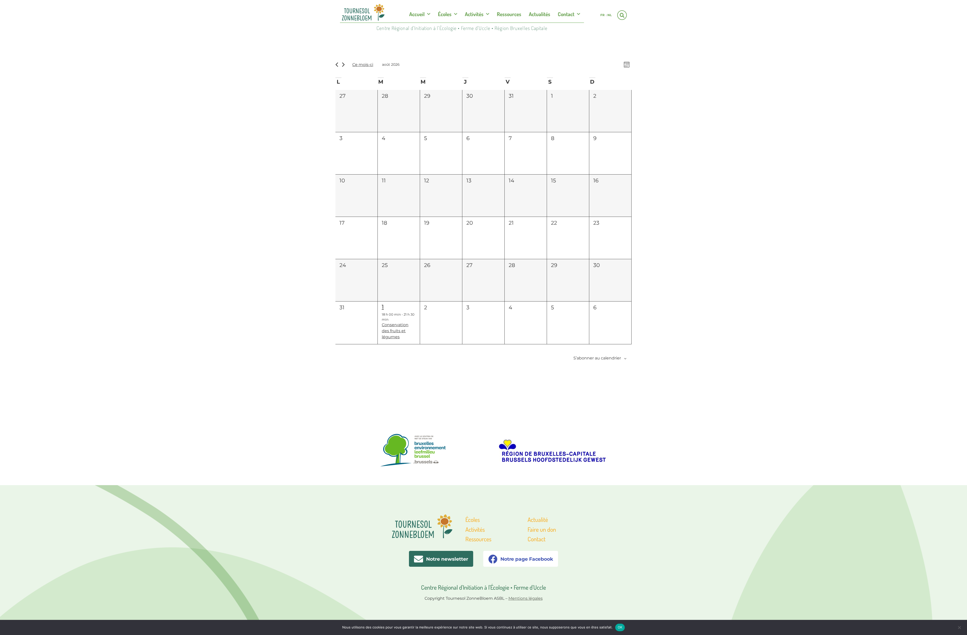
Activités (474, 14)
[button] (622, 15)
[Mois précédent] (336, 64)
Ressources (509, 14)
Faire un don (542, 529)
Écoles (445, 14)
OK (620, 627)
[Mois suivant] (343, 64)
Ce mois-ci (362, 64)
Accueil (417, 14)
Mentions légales (525, 598)
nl (609, 15)
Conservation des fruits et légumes (395, 330)
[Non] (959, 627)
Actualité (538, 519)
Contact (566, 14)
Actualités (539, 14)
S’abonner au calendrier (597, 358)
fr (602, 15)
